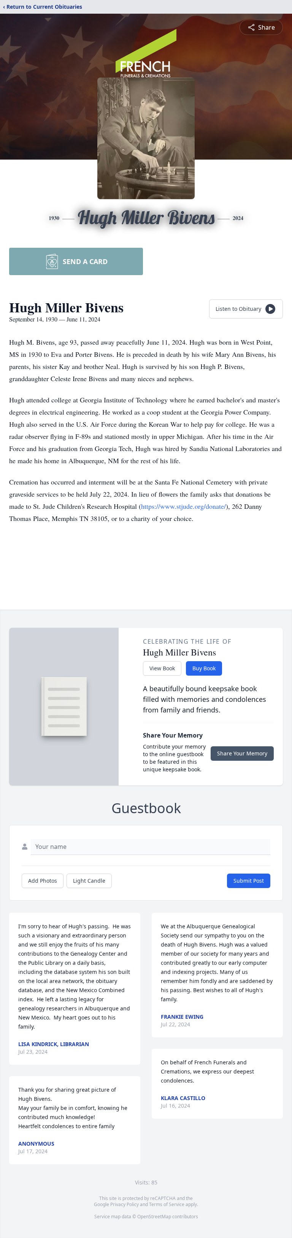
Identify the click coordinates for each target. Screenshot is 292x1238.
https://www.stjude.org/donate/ (183, 506)
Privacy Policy (124, 1204)
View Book (162, 668)
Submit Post (248, 880)
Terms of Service (166, 1204)
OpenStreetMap (154, 1216)
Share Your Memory (242, 753)
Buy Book (204, 668)
